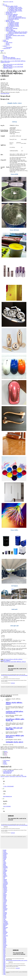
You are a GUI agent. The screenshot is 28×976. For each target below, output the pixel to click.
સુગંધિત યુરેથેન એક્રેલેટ (11, 12)
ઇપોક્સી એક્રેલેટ (9, 20)
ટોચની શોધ (24, 776)
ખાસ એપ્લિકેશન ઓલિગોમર (12, 14)
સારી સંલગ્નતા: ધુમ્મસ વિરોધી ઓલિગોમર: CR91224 (15, 661)
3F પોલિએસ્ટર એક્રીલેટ (13, 23)
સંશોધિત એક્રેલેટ (9, 27)
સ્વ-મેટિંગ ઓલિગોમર (12, 15)
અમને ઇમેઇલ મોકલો (5, 93)
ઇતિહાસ (7, 43)
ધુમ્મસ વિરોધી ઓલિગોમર (13, 19)
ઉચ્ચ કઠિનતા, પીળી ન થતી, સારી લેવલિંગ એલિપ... (14, 728)
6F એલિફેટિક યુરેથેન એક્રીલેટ (15, 9)
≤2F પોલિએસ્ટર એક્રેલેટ (13, 22)
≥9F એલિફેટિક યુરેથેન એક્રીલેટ (15, 10)
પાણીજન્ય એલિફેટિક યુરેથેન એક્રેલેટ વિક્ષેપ (17, 32)
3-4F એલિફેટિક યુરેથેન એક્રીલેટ (15, 8)
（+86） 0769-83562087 (8, 770)
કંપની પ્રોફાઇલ (9, 42)
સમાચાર (5, 46)
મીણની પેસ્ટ (8, 36)
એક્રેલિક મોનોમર (9, 34)
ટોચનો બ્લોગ (18, 776)
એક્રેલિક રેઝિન (9, 13)
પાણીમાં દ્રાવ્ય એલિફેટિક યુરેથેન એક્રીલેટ (17, 33)
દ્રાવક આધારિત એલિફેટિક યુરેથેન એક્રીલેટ (15, 35)
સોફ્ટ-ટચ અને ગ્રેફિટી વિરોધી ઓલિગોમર (17, 17)
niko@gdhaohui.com (7, 771)
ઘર (3, 3)
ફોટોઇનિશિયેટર (9, 37)
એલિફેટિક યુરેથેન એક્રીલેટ (12, 6)
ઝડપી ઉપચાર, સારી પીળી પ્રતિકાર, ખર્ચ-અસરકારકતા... (14, 712)
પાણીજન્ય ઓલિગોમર (10, 30)
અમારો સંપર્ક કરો (6, 48)
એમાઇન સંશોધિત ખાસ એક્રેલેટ (15, 16)
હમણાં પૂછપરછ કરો (7, 773)
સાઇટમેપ (7, 776)
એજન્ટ (7, 39)
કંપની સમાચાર (9, 47)
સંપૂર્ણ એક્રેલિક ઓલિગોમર (11, 28)
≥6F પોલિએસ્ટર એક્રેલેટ (13, 26)
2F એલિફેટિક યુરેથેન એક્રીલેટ (15, 7)
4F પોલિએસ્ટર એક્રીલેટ (13, 24)
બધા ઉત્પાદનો (12, 776)
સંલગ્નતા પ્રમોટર (9, 29)
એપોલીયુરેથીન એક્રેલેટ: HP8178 (14, 742)
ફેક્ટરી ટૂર (8, 44)
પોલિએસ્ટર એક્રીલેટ (10, 21)
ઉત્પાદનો (5, 5)
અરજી (4, 40)
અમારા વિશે (5, 41)
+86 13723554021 (7, 806)
